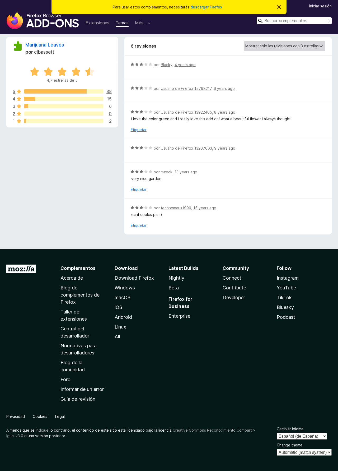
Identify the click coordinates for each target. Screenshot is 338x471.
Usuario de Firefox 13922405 (186, 112)
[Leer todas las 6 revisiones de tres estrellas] (63, 106)
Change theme (290, 445)
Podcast (286, 317)
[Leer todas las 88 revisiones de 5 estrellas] (63, 91)
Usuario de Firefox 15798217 (186, 88)
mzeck (166, 172)
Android (123, 317)
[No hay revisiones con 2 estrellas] (63, 114)
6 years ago (224, 88)
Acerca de (71, 278)
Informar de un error (82, 389)
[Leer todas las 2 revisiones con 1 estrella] (63, 121)
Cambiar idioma (290, 429)
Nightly (176, 278)
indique (42, 430)
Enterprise (179, 316)
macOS (122, 297)
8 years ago (224, 112)
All (117, 336)
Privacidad (15, 416)
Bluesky (285, 307)
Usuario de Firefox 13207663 (186, 148)
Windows (125, 287)
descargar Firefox (206, 7)
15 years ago (204, 208)
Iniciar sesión (320, 6)
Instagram (288, 278)
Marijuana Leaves (44, 45)
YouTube (286, 287)
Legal (60, 416)
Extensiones (97, 22)
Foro (65, 379)
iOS (118, 307)
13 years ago (186, 172)
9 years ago (224, 148)
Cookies (40, 416)
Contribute (234, 287)
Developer (234, 297)
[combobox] (294, 20)
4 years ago (185, 64)
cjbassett (44, 52)
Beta (173, 287)
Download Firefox (134, 278)
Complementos (78, 268)
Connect (232, 278)
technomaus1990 (176, 208)
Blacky (166, 64)
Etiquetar (139, 129)
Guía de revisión (77, 399)
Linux (120, 327)
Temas (122, 22)
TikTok (284, 297)
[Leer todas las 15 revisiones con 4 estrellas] (63, 99)
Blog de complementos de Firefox (80, 295)
